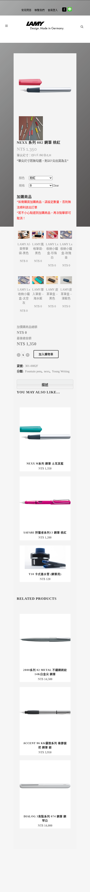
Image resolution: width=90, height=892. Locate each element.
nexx (47, 371)
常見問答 (26, 10)
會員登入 (53, 10)
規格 (22, 185)
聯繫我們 (40, 10)
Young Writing (60, 371)
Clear (56, 185)
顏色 (22, 178)
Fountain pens (33, 371)
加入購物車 (46, 354)
